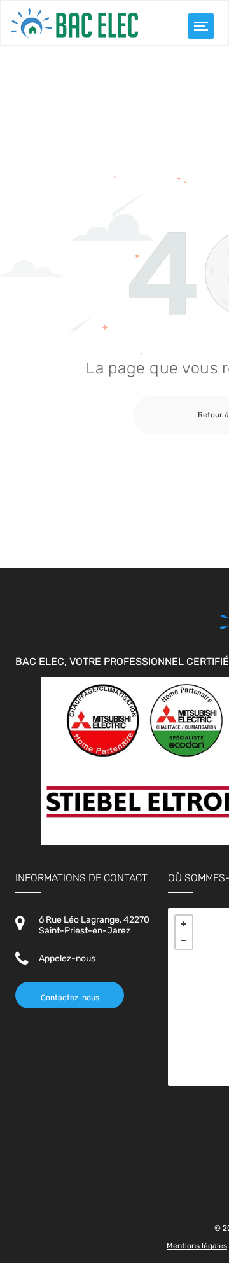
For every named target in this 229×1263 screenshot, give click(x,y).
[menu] (201, 26)
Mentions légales (197, 1245)
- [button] (184, 940)
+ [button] (184, 924)
